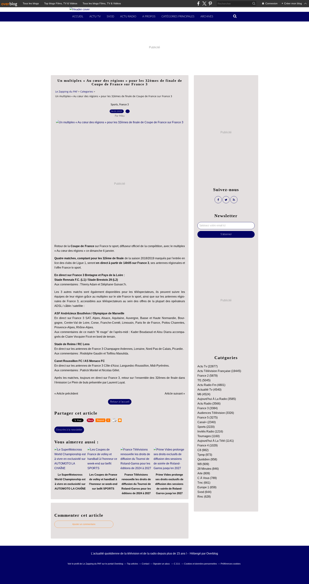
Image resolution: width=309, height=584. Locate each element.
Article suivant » (175, 393)
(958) (207, 459)
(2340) (206, 422)
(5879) (207, 375)
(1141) (215, 440)
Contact (145, 564)
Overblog (212, 553)
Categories (86, 91)
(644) (204, 491)
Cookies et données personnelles (200, 564)
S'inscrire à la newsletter (69, 430)
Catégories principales (177, 16)
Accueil (77, 16)
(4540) (209, 389)
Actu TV (95, 16)
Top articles (132, 564)
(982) (203, 450)
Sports (114, 104)
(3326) (215, 412)
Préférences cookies (231, 564)
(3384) (207, 408)
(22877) (207, 366)
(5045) (203, 380)
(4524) (203, 394)
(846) (208, 468)
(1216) (210, 431)
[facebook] (198, 3)
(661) (203, 482)
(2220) (206, 426)
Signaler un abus (161, 564)
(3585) (216, 398)
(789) (207, 478)
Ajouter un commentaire (83, 524)
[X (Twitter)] (204, 3)
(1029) (207, 445)
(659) (206, 487)
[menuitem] (78, 16)
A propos (148, 16)
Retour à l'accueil (119, 401)
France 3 (124, 104)
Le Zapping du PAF (66, 91)
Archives (206, 16)
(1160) (208, 436)
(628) (204, 496)
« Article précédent (66, 393)
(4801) (211, 384)
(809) (203, 473)
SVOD (110, 16)
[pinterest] (210, 3)
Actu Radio (128, 16)
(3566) (208, 403)
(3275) (207, 417)
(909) (203, 464)
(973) (204, 454)
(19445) (219, 371)
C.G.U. (177, 564)
